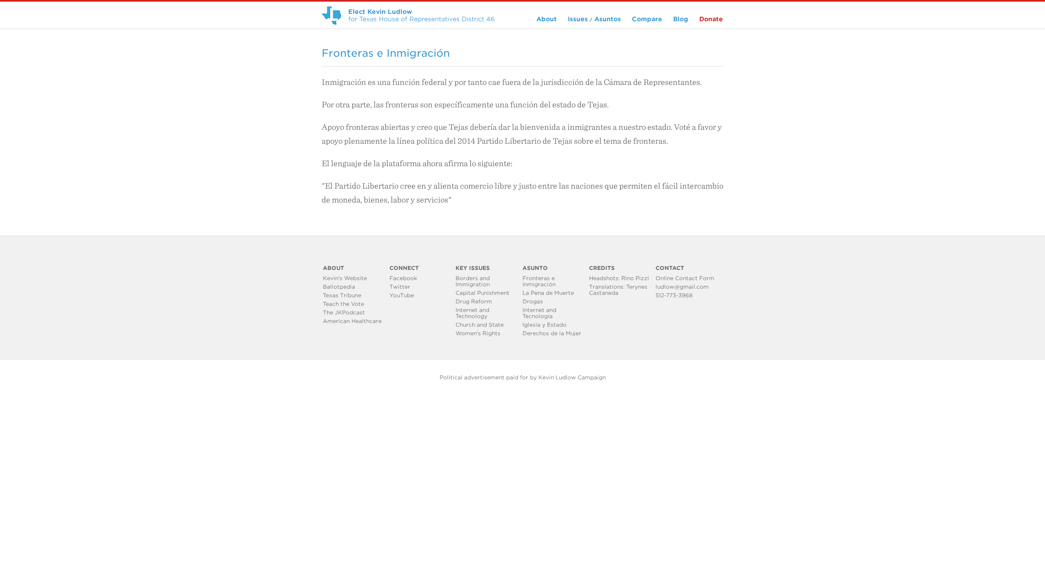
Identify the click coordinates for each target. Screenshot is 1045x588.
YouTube (401, 295)
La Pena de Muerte (548, 293)
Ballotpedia (339, 287)
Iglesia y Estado (544, 325)
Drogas (532, 301)
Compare (647, 19)
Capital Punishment (482, 293)
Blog (680, 19)
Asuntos (607, 19)
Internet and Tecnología (539, 313)
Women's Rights (478, 333)
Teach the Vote (343, 304)
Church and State (480, 325)
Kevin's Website (345, 278)
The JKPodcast (344, 313)
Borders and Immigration (473, 281)
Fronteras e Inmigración (539, 281)
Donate (711, 19)
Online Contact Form (685, 278)
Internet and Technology (472, 313)
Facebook (403, 278)
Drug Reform (474, 301)
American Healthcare (352, 321)
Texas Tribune (342, 295)
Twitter (399, 287)
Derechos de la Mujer (551, 333)
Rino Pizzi (635, 278)
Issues (578, 19)
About (546, 19)
